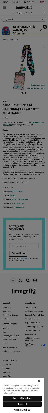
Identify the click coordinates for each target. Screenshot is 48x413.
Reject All (22, 404)
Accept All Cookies (22, 398)
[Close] (39, 381)
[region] (22, 395)
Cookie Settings (22, 409)
